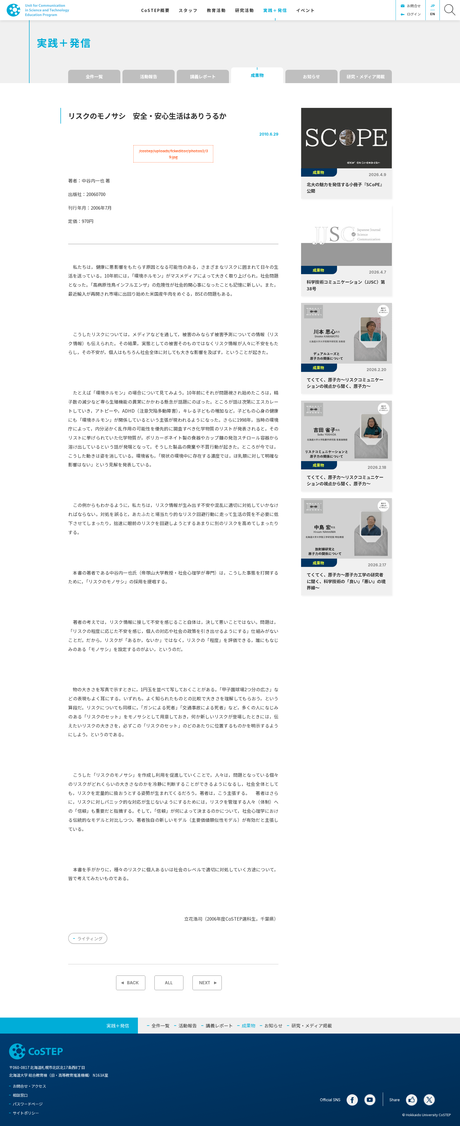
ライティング (89, 938)
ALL (169, 982)
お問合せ (414, 5)
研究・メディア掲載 (366, 76)
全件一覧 (94, 76)
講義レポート (203, 76)
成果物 (257, 75)
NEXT (204, 982)
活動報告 (148, 76)
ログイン (414, 14)
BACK (133, 982)
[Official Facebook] (352, 1100)
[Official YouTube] (370, 1100)
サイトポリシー (26, 1113)
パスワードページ (28, 1104)
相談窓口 (20, 1095)
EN (432, 14)
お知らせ (311, 76)
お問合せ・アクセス (29, 1086)
